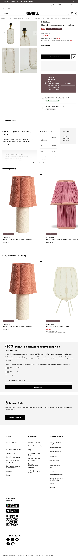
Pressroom (9, 471)
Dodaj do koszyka (56, 57)
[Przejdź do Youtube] (17, 539)
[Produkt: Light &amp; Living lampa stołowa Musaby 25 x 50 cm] (23, 204)
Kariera (8, 475)
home (5, 18)
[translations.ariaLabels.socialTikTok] (8, 544)
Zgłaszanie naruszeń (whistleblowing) (13, 467)
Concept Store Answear (54, 461)
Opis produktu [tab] (10, 120)
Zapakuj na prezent (55, 475)
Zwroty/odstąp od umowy (55, 452)
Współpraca (10, 453)
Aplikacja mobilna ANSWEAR (34, 459)
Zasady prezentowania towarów (33, 465)
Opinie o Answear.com (13, 446)
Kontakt (52, 487)
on (9, 9)
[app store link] (12, 510)
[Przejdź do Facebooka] (8, 539)
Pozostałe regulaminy (35, 446)
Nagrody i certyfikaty (13, 450)
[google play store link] (12, 506)
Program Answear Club (34, 454)
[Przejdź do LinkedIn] (13, 544)
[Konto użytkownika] (68, 13)
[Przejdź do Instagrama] (12, 539)
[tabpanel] (39, 144)
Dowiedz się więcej (15, 417)
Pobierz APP (68, 84)
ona (4, 9)
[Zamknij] (73, 1)
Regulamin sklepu (34, 442)
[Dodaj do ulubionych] (73, 56)
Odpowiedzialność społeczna (12, 461)
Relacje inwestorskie (13, 457)
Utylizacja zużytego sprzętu (34, 471)
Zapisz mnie (38, 387)
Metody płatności (55, 448)
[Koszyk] (76, 13)
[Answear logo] (33, 13)
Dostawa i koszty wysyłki (55, 443)
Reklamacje (53, 457)
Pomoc (51, 484)
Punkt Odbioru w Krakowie (54, 466)
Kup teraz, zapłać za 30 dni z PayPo (56, 479)
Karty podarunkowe (56, 471)
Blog (29, 450)
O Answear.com (11, 442)
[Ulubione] (72, 13)
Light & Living (45, 22)
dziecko (6, 13)
